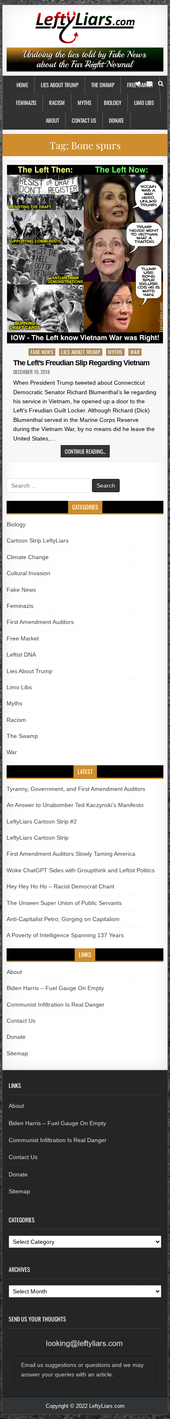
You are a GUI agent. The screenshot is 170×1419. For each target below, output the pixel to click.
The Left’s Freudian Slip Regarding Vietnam (81, 363)
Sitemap (17, 1053)
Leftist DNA (21, 654)
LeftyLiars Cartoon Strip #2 (42, 821)
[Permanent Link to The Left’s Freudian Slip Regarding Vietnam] (85, 254)
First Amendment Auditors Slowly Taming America (71, 853)
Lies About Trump (59, 85)
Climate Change (28, 557)
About (52, 120)
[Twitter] (138, 84)
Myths (84, 102)
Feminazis (26, 102)
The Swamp (102, 85)
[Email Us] (149, 84)
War (135, 351)
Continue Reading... (85, 451)
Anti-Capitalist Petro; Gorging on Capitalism (63, 919)
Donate (116, 120)
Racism (57, 102)
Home (22, 85)
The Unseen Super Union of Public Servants (64, 903)
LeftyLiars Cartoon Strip (37, 837)
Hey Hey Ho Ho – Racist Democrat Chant (60, 886)
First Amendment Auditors (40, 622)
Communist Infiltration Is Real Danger (55, 1004)
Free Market (23, 638)
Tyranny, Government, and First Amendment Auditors (76, 789)
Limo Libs (144, 102)
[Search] (160, 84)
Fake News (42, 351)
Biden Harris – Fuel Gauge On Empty (55, 988)
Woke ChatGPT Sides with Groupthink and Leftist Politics (81, 870)
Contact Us (84, 120)
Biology (112, 102)
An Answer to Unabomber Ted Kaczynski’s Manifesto (75, 805)
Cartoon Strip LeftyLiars (37, 540)
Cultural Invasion (28, 573)
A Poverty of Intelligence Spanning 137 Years (65, 935)
